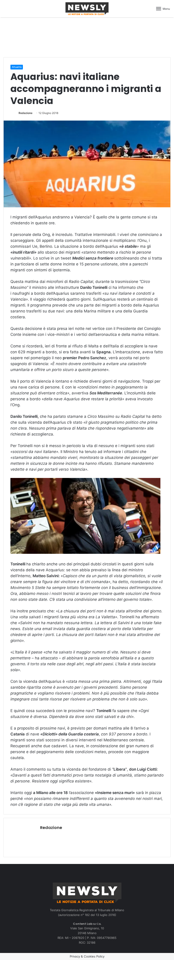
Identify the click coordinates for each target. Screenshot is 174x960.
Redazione (25, 113)
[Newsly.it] (87, 8)
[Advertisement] (87, 36)
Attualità (17, 67)
